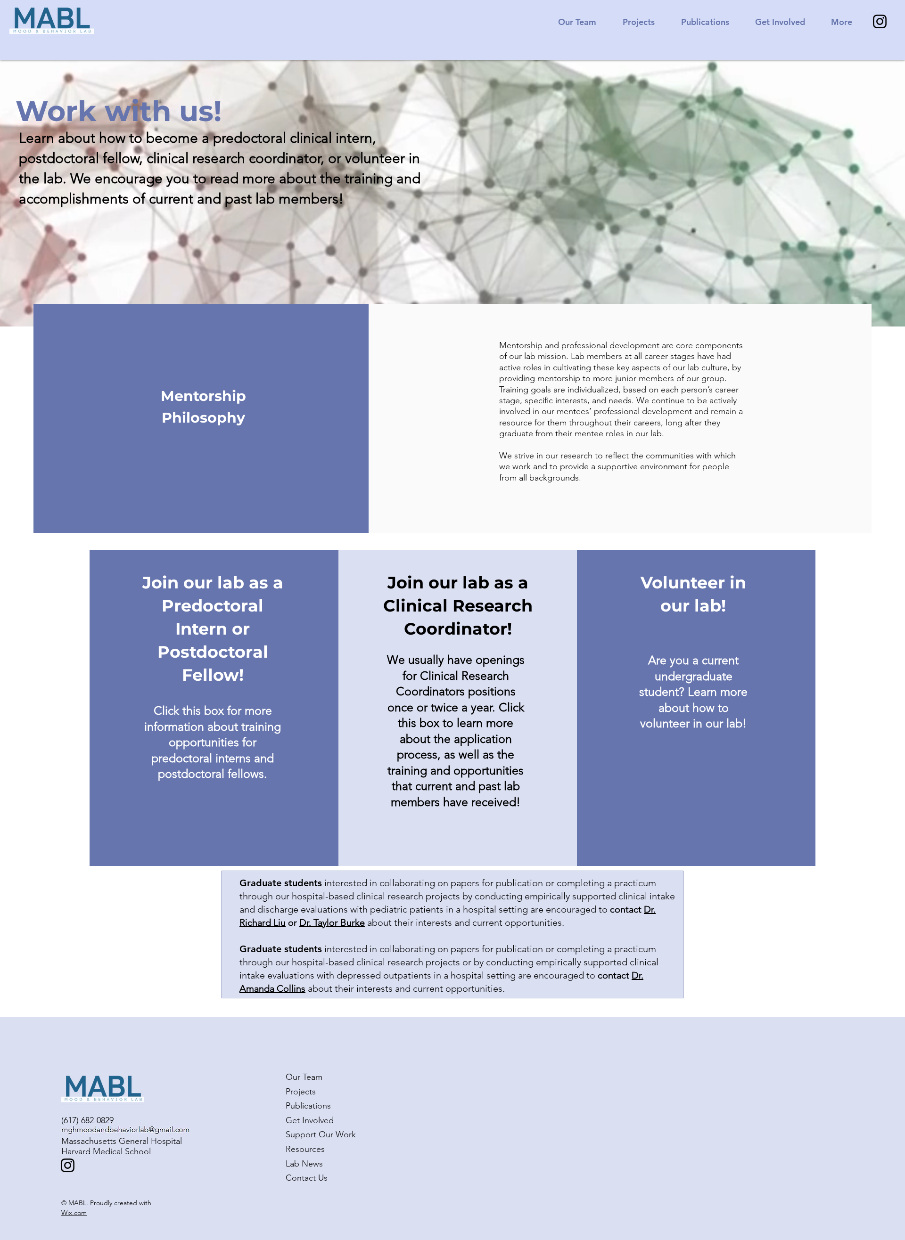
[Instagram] (880, 21)
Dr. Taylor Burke (332, 922)
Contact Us (307, 1178)
